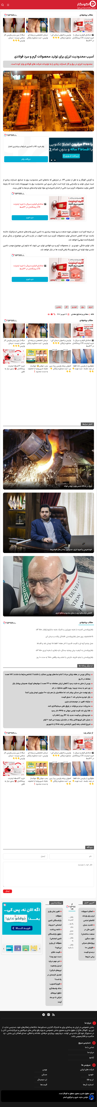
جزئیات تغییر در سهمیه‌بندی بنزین (77, 701)
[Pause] (51, 160)
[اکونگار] (54, 5)
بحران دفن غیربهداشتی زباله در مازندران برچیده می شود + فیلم (66, 719)
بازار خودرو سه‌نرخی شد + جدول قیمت (75, 697)
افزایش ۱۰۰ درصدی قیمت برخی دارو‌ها (89, 952)
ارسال (7, 891)
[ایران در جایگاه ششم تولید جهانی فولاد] (48, 459)
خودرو (74, 307)
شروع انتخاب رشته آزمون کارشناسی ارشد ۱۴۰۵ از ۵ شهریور (68, 724)
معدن (58, 307)
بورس (44, 1069)
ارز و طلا (90, 1079)
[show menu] (8, 5)
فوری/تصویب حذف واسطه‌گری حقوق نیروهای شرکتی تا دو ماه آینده (55, 993)
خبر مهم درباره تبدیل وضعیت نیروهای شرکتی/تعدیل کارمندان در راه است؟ (54, 970)
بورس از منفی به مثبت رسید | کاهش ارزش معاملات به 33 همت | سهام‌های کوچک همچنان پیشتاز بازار (51, 683)
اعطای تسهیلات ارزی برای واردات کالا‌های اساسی (87, 916)
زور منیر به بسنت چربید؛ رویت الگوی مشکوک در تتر (71, 688)
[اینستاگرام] (48, 1014)
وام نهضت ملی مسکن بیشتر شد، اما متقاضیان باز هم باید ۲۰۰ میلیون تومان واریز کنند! (57, 692)
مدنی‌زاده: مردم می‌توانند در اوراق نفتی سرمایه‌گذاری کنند (69, 706)
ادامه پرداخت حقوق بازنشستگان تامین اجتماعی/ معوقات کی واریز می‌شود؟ (55, 938)
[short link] (54, 314)
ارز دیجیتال (42, 1079)
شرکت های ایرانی (87, 1069)
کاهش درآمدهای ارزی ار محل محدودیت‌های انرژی (74, 613)
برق (82, 307)
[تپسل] (5, 135)
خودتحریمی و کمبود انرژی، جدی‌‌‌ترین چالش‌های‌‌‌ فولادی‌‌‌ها (71, 549)
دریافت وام (26, 159)
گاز (66, 307)
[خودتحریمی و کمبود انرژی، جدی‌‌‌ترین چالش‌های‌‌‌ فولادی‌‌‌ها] (48, 523)
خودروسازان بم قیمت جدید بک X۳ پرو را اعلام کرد (71, 715)
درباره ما (90, 1052)
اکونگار (65, 1093)
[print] (48, 314)
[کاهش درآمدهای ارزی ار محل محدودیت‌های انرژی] (48, 586)
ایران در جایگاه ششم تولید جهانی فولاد (78, 486)
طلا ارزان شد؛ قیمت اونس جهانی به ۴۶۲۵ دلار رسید (70, 710)
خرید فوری (30, 217)
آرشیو (91, 1057)
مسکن (44, 1074)
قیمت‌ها (43, 1084)
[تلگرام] (43, 1014)
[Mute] (55, 160)
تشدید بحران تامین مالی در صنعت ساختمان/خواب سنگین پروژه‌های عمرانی (87, 934)
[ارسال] (52, 314)
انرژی (90, 307)
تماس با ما (89, 1047)
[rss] (53, 1014)
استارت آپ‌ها (88, 1084)
